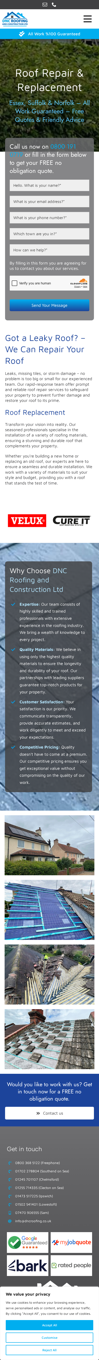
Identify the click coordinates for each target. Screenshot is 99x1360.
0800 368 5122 (27, 1163)
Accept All (49, 1325)
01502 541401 (26, 1204)
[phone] (54, 4)
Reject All (49, 1350)
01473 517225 (26, 1196)
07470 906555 (27, 1213)
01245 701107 (26, 1179)
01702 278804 (27, 1171)
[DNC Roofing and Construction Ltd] (57, 1282)
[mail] (45, 4)
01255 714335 (26, 1188)
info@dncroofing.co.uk (33, 1221)
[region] (49, 1323)
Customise (50, 1337)
